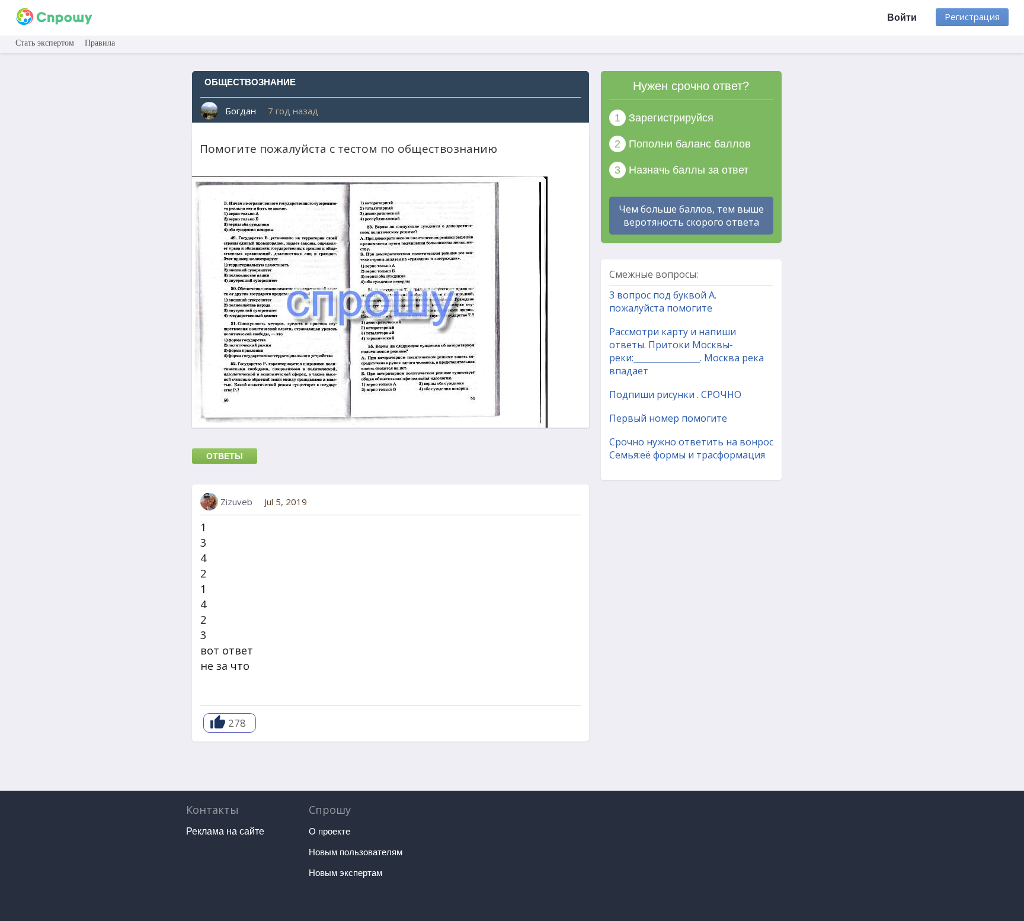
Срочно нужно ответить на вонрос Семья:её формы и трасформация (691, 448)
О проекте (329, 831)
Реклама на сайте (225, 831)
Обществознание (250, 82)
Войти (902, 17)
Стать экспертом (44, 42)
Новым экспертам (345, 873)
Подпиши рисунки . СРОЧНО (675, 394)
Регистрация (972, 17)
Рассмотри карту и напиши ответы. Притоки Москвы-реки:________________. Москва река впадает (686, 351)
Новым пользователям (355, 852)
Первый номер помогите (668, 418)
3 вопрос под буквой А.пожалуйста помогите (662, 301)
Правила (100, 42)
